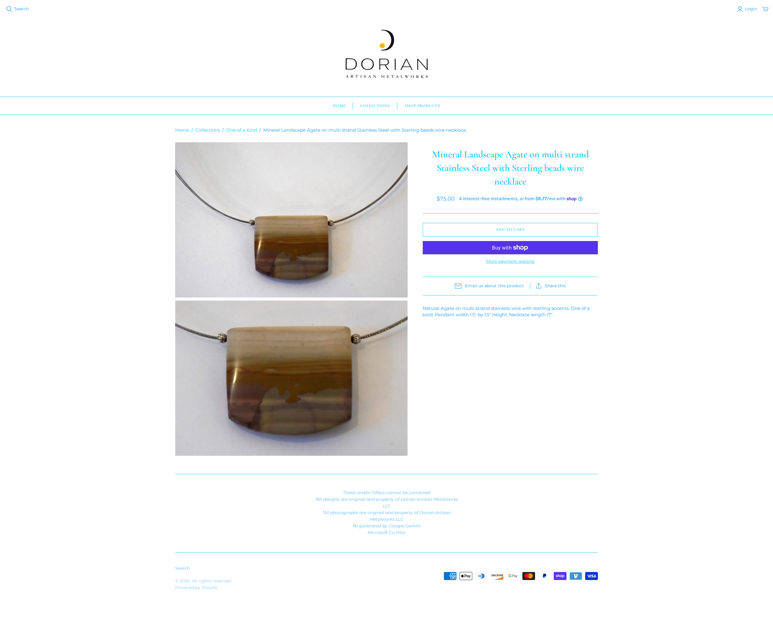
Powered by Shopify (196, 587)
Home (182, 130)
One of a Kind (241, 130)
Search (21, 8)
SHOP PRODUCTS (422, 105)
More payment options (510, 261)
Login (751, 8)
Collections (207, 130)
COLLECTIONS (375, 105)
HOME (339, 105)
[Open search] (9, 9)
